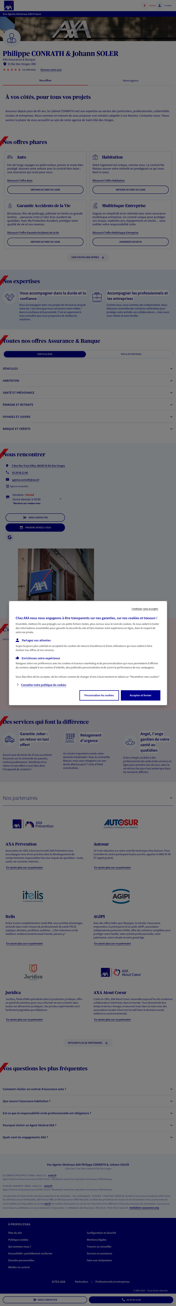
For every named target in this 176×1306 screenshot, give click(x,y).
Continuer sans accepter (145, 608)
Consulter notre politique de (43, 685)
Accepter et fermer (140, 695)
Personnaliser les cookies (99, 695)
